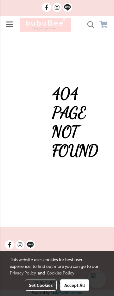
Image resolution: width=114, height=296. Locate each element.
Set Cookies (41, 285)
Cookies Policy (60, 272)
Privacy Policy (23, 272)
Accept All (74, 285)
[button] (88, 24)
